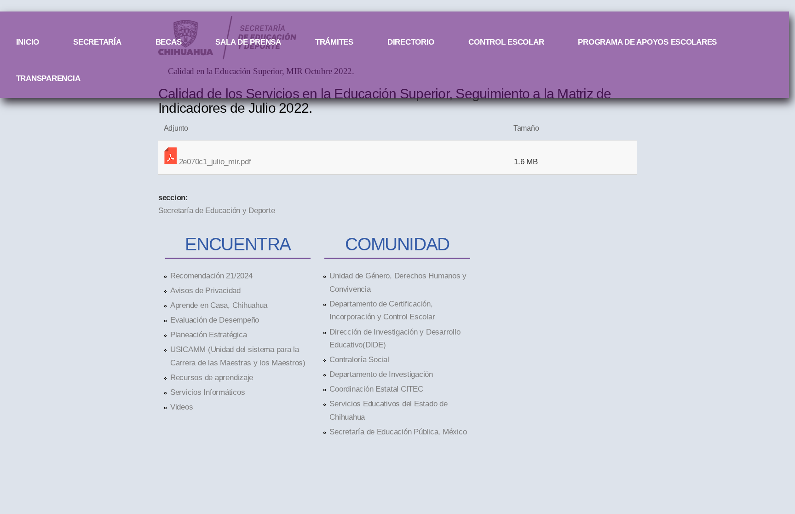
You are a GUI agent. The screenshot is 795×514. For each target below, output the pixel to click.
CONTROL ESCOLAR (506, 41)
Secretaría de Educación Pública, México (398, 431)
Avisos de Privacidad (205, 290)
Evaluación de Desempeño (214, 319)
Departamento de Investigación (380, 374)
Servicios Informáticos (207, 392)
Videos (181, 406)
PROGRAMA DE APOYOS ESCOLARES (647, 41)
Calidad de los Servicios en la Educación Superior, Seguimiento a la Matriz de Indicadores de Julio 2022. (384, 100)
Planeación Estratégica (208, 334)
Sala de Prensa (248, 41)
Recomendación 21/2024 (211, 275)
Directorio (410, 41)
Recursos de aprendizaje (211, 377)
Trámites (334, 41)
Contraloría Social (359, 359)
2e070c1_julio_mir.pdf (215, 161)
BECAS (169, 41)
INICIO (27, 41)
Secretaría (97, 41)
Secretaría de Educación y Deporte (216, 210)
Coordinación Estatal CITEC (376, 388)
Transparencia (48, 78)
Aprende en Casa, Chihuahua (218, 305)
